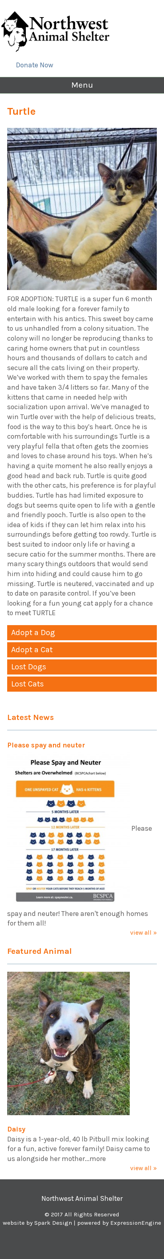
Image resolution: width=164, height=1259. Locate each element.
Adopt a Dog (33, 632)
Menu (82, 85)
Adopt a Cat (32, 649)
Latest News (30, 717)
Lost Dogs (28, 666)
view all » (143, 932)
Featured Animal (39, 951)
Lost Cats (27, 683)
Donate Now (34, 65)
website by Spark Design (37, 1222)
